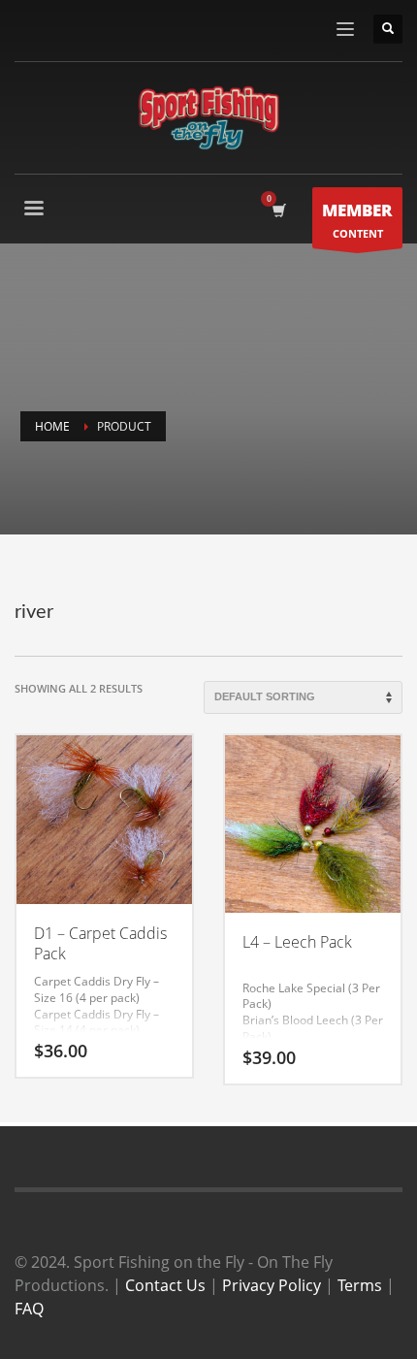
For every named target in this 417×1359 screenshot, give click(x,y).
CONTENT (357, 220)
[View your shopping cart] (278, 210)
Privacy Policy (271, 1285)
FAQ (29, 1308)
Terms (359, 1285)
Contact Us (165, 1285)
